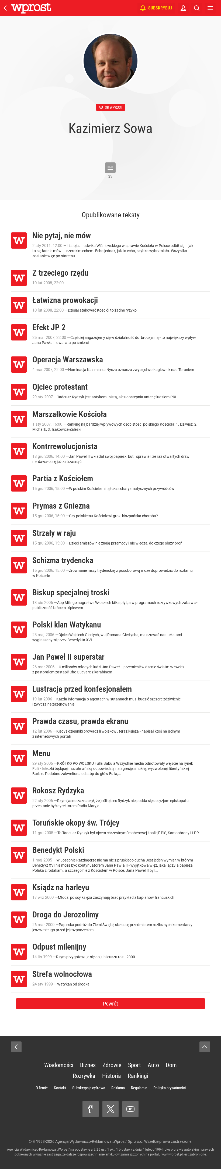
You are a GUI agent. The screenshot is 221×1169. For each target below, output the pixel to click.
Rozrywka (84, 1076)
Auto (153, 1065)
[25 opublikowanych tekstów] (110, 167)
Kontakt (60, 1088)
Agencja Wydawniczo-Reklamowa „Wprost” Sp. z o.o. (99, 1141)
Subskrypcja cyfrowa (88, 1088)
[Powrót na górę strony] (204, 1046)
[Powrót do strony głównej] (16, 1046)
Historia (111, 1076)
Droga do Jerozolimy (65, 914)
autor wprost (111, 107)
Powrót (110, 1003)
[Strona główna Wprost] (31, 8)
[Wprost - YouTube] (130, 1109)
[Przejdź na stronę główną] (5, 8)
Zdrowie (111, 1065)
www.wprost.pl (172, 1154)
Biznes (88, 1065)
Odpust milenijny (59, 946)
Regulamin (139, 1088)
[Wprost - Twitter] (110, 1109)
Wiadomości (58, 1065)
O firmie (42, 1088)
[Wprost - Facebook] (90, 1109)
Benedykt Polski (58, 850)
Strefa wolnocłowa (62, 974)
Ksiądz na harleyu (60, 887)
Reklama (118, 1088)
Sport (134, 1065)
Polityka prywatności (169, 1088)
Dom (171, 1065)
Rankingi (138, 1076)
